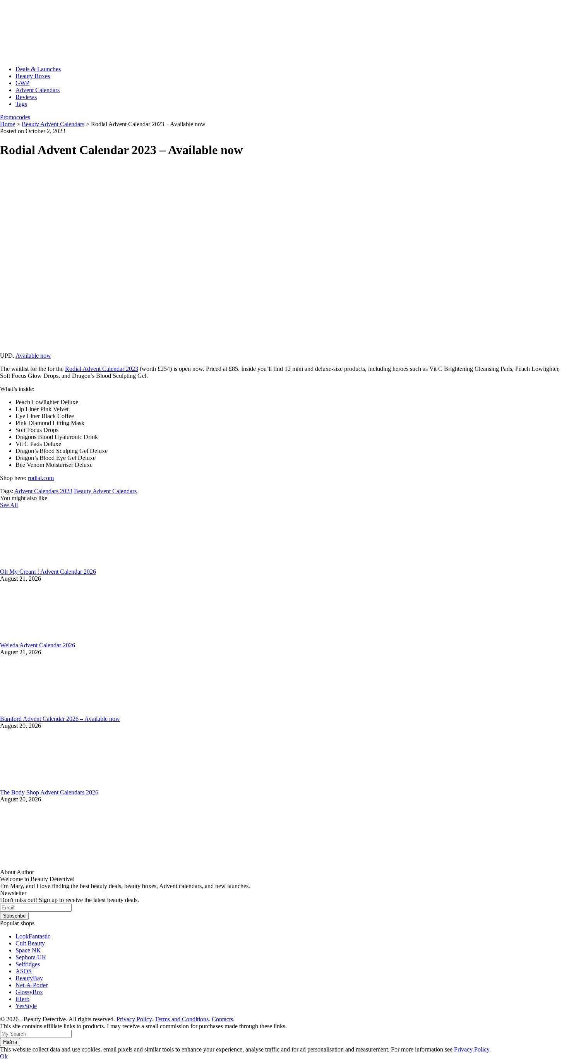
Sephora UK (30, 957)
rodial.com (41, 478)
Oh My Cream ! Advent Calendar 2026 (48, 571)
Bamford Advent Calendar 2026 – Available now (60, 718)
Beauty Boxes (32, 76)
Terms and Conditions (182, 1019)
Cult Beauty (30, 943)
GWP (22, 83)
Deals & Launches (38, 69)
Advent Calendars (37, 90)
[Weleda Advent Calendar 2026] (58, 638)
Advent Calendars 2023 (43, 491)
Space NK (28, 950)
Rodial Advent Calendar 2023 (101, 368)
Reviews (26, 97)
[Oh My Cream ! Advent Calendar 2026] (58, 564)
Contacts (222, 1019)
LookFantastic (32, 936)
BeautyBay (29, 978)
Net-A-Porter (31, 985)
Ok (4, 1056)
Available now (33, 355)
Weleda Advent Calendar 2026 (37, 645)
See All (9, 505)
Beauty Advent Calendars (105, 491)
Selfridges (27, 964)
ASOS (23, 971)
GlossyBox (29, 992)
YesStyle (26, 1006)
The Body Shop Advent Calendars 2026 (49, 792)
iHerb (22, 999)
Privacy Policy (134, 1019)
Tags (21, 104)
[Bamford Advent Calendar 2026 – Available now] (58, 711)
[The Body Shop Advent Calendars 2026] (58, 785)
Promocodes (15, 117)
